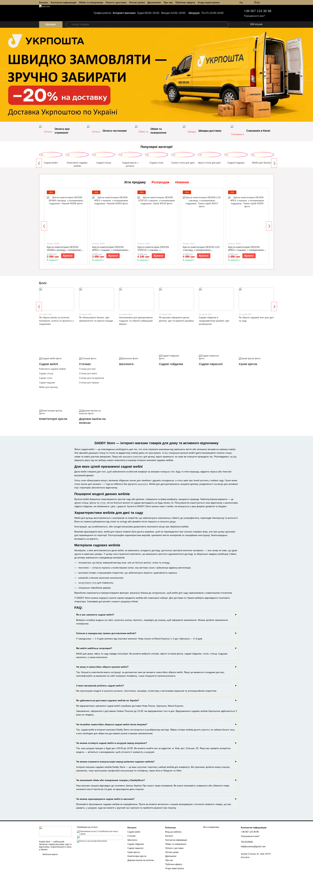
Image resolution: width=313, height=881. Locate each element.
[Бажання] (234, 24)
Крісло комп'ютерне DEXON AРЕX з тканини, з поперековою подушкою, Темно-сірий (246, 250)
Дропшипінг (154, 2)
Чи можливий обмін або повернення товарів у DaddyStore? (110, 780)
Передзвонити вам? (254, 16)
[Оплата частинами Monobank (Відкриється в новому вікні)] (92, 841)
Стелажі (131, 836)
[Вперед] (274, 163)
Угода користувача (209, 2)
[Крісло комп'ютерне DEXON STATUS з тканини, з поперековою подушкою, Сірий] (156, 215)
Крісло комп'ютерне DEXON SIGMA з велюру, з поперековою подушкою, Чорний (65, 250)
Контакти (245, 857)
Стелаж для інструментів (91, 378)
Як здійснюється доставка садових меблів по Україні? (107, 700)
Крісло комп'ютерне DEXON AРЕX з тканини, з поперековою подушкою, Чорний (110, 250)
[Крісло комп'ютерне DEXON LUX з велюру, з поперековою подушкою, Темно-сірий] (202, 215)
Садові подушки (47, 382)
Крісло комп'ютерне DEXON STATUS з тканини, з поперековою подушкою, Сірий (154, 250)
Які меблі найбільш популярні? (94, 648)
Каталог (43, 2)
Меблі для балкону (48, 387)
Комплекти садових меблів (52, 369)
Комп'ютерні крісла (136, 856)
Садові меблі (133, 832)
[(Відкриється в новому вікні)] (100, 837)
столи (103, 502)
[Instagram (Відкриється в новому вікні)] (264, 2)
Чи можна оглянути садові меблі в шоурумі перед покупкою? (111, 743)
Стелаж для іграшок (89, 382)
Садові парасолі (135, 848)
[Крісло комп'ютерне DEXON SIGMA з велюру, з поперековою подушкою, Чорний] (66, 215)
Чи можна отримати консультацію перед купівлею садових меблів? (115, 761)
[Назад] (39, 163)
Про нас (168, 2)
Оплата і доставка (116, 2)
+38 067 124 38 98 (257, 11)
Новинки (182, 182)
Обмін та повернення (91, 2)
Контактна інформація (63, 2)
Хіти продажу (135, 182)
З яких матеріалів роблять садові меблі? (100, 685)
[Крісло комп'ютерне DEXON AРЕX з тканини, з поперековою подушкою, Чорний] (111, 215)
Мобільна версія (50, 854)
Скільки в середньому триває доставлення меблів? (106, 633)
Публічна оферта (185, 2)
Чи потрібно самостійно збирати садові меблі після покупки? (111, 724)
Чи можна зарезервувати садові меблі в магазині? (105, 799)
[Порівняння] (240, 24)
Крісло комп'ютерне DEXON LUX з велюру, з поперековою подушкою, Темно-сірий (201, 250)
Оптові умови (137, 2)
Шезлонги (132, 840)
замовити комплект (132, 456)
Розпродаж (160, 182)
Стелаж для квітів (88, 373)
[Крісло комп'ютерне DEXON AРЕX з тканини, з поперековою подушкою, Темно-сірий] (247, 215)
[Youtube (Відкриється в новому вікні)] (272, 2)
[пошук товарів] (69, 24)
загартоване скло (87, 582)
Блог (43, 283)
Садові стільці (46, 373)
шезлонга (143, 484)
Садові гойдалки (135, 844)
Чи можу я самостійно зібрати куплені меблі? (102, 667)
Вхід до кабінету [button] (173, 832)
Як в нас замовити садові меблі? (95, 614)
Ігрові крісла (133, 852)
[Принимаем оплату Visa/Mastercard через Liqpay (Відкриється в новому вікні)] (100, 832)
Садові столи (45, 378)
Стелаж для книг (87, 369)
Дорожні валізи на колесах (140, 860)
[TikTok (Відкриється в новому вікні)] (268, 2)
